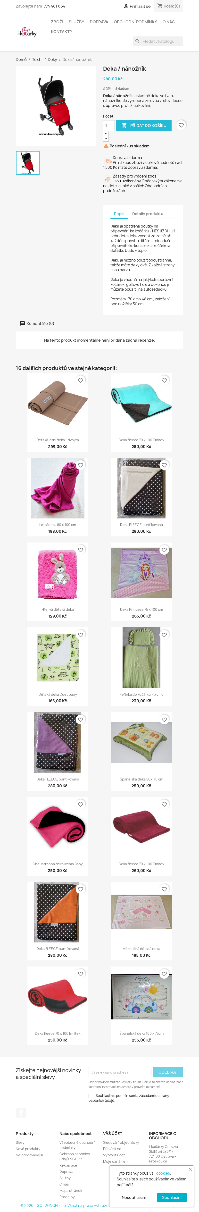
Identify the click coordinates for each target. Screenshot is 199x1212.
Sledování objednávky (121, 1142)
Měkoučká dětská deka (141, 948)
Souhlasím (172, 1197)
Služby (76, 22)
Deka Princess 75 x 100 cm (141, 609)
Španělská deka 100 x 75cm (141, 1033)
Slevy (20, 1142)
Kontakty (61, 31)
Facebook (21, 1113)
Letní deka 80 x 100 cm (57, 524)
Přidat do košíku (143, 125)
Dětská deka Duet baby (58, 694)
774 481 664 (54, 6)
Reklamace (68, 1165)
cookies (163, 1173)
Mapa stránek (70, 1190)
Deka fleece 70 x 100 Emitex (141, 440)
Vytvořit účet (114, 1155)
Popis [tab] (119, 213)
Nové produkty (28, 1148)
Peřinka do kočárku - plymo (141, 694)
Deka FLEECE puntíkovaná (141, 524)
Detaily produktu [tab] (147, 213)
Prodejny (67, 1197)
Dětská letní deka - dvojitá (57, 440)
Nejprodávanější (29, 1155)
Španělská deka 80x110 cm (141, 779)
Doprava (99, 22)
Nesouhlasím (134, 1197)
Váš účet (112, 1133)
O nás (169, 22)
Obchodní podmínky (135, 22)
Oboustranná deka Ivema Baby (58, 864)
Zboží (57, 22)
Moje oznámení (115, 1161)
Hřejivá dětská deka (57, 609)
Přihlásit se (112, 1148)
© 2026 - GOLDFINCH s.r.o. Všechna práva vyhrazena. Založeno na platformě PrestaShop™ (99, 1205)
